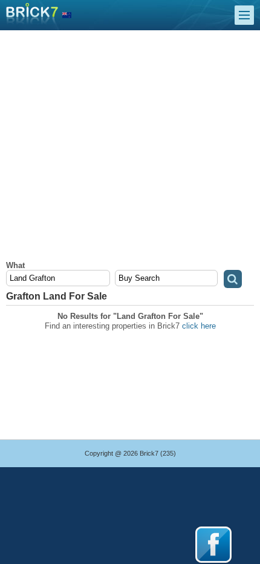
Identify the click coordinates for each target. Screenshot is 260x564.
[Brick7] (66, 15)
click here (199, 325)
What (15, 265)
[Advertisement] (130, 148)
